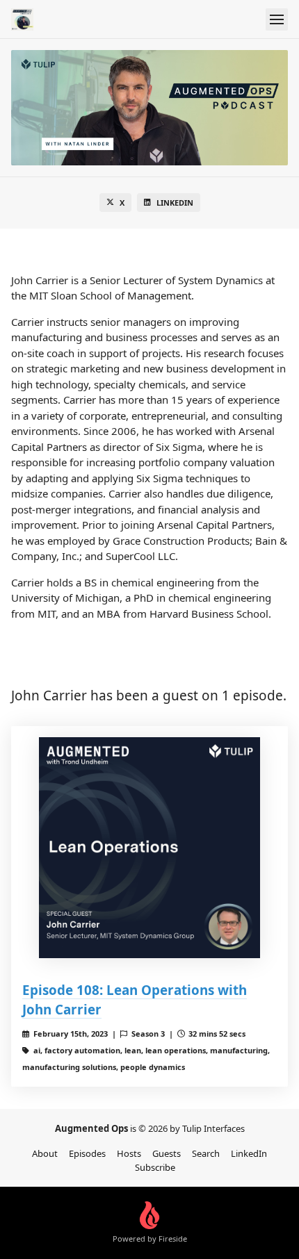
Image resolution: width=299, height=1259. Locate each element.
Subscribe (155, 1167)
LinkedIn (174, 202)
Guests (166, 1153)
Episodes (87, 1153)
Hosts (129, 1153)
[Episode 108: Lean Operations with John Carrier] (149, 847)
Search (206, 1153)
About (45, 1153)
